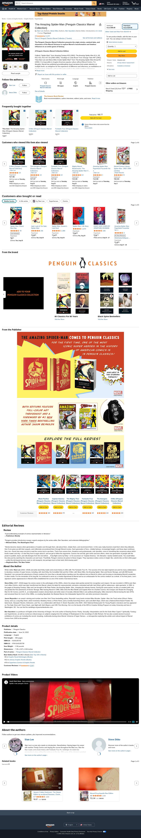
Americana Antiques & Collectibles (122, 237)
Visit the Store (59, 319)
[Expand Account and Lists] (120, 4)
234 (41, 231)
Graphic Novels (28, 19)
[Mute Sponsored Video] (60, 788)
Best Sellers (46, 9)
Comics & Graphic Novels (15, 19)
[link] (40, 117)
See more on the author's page (35, 755)
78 (20, 231)
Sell (115, 9)
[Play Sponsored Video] (99, 779)
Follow (24, 85)
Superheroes (39, 19)
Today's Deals (90, 9)
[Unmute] (137, 722)
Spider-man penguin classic (18, 683)
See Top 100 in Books (38, 655)
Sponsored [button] (5, 764)
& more (99, 31)
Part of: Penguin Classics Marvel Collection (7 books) (53, 38)
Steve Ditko (54, 31)
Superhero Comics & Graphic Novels (22, 662)
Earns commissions (28, 681)
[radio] (113, 26)
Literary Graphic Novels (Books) (20, 660)
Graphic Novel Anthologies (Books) (20, 657)
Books (99, 9)
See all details (40, 91)
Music (137, 9)
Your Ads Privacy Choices (94, 831)
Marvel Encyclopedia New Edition (101, 793)
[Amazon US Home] (50, 825)
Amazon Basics (35, 9)
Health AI (12, 9)
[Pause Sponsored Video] (60, 784)
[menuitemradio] (133, 722)
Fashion (121, 9)
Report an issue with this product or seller (52, 74)
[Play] (4, 722)
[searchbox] (56, 3)
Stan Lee (40, 31)
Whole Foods (78, 9)
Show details (88, 128)
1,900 (63, 231)
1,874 (84, 229)
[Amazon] (7, 3)
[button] (4, 9)
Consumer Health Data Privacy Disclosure (72, 831)
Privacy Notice (54, 831)
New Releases (58, 9)
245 (104, 231)
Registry (129, 9)
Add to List (111, 76)
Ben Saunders (70, 31)
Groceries (68, 9)
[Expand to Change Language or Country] (76, 825)
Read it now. (96, 98)
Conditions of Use (43, 831)
